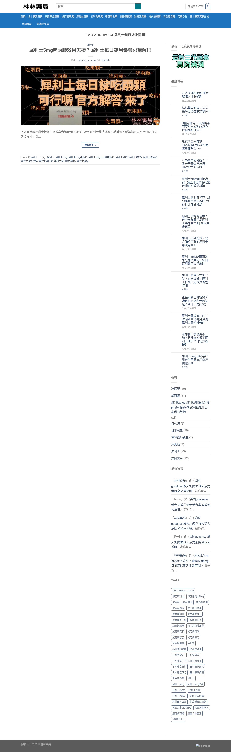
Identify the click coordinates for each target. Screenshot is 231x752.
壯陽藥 (175, 388)
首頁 (23, 16)
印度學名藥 (111, 16)
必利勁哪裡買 (179, 649)
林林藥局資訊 (180, 437)
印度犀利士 (178, 596)
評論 (185, 115)
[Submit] (138, 6)
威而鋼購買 (68, 16)
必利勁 (191, 643)
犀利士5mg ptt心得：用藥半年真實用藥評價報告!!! (195, 360)
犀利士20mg (178, 690)
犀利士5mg (61, 157)
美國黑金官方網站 (181, 707)
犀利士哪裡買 (179, 696)
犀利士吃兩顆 (150, 157)
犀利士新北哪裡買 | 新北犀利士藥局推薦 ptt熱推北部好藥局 (196, 201)
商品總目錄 (169, 16)
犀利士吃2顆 (135, 157)
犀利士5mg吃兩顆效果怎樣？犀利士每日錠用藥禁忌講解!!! (90, 50)
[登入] (181, 6)
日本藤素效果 (197, 666)
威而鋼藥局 (193, 637)
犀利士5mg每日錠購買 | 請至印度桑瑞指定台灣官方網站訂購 (196, 182)
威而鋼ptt (188, 602)
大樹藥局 (27, 24)
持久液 (175, 423)
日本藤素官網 (179, 666)
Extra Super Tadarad (183, 590)
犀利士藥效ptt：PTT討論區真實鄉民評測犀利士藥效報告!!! (195, 319)
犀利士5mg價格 (195, 684)
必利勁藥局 (178, 654)
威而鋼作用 (202, 602)
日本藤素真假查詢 (199, 16)
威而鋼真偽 (193, 631)
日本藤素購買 (35, 16)
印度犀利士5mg (196, 596)
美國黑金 (177, 458)
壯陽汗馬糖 (140, 16)
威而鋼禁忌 (178, 637)
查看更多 (90, 145)
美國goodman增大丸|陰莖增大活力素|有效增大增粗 (190, 485)
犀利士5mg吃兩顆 (78, 157)
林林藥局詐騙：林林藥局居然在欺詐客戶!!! (196, 109)
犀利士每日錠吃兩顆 (64, 160)
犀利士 (90, 45)
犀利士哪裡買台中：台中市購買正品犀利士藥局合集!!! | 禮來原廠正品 (195, 221)
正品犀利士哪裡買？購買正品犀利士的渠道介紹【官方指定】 (195, 301)
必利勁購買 (97, 16)
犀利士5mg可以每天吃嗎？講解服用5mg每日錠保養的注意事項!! (190, 560)
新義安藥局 (43, 24)
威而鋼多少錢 (179, 620)
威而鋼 (175, 395)
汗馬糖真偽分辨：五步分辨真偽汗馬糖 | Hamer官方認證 (195, 164)
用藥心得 (182, 16)
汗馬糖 (175, 444)
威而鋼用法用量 (196, 625)
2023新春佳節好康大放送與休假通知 (195, 95)
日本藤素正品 (179, 672)
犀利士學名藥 (197, 696)
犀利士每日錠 (46, 160)
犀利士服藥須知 (29, 160)
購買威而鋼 (178, 713)
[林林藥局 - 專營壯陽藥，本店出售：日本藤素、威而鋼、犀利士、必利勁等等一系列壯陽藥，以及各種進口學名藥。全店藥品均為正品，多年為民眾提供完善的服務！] (36, 6)
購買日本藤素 (195, 713)
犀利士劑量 (121, 157)
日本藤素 (177, 430)
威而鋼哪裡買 (195, 614)
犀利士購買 (82, 16)
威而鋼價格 (178, 608)
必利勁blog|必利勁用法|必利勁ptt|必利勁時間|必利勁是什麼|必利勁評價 (190, 407)
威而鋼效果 (178, 625)
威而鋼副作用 (195, 608)
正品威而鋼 (178, 678)
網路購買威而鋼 (198, 701)
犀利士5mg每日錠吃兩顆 (101, 157)
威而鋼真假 (178, 631)
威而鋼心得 (196, 620)
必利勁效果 (196, 649)
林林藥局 (105, 60)
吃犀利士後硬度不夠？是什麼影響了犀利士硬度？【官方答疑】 (195, 339)
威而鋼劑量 (178, 614)
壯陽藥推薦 (126, 16)
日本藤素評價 (197, 672)
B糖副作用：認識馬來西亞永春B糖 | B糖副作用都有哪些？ (196, 127)
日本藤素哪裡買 (193, 660)
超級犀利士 (178, 719)
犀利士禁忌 (82, 160)
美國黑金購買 (52, 16)
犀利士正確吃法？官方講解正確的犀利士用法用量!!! (195, 242)
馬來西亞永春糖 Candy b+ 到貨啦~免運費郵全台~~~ (195, 145)
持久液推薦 (155, 16)
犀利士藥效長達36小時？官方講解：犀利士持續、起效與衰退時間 (195, 280)
